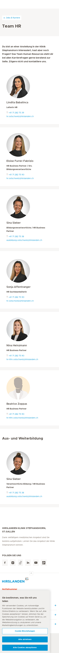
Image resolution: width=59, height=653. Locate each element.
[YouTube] (36, 562)
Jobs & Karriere (13, 17)
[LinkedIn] (28, 562)
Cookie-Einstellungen (25, 631)
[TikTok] (20, 562)
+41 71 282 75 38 (16, 237)
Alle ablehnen (25, 639)
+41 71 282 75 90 (16, 175)
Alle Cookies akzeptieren (25, 648)
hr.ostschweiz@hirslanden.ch (20, 116)
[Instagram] (13, 562)
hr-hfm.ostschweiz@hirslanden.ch (22, 359)
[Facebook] (5, 562)
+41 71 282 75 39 (16, 113)
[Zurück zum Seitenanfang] (31, 573)
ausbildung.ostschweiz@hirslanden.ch (24, 240)
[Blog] (44, 562)
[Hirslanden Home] (29, 580)
